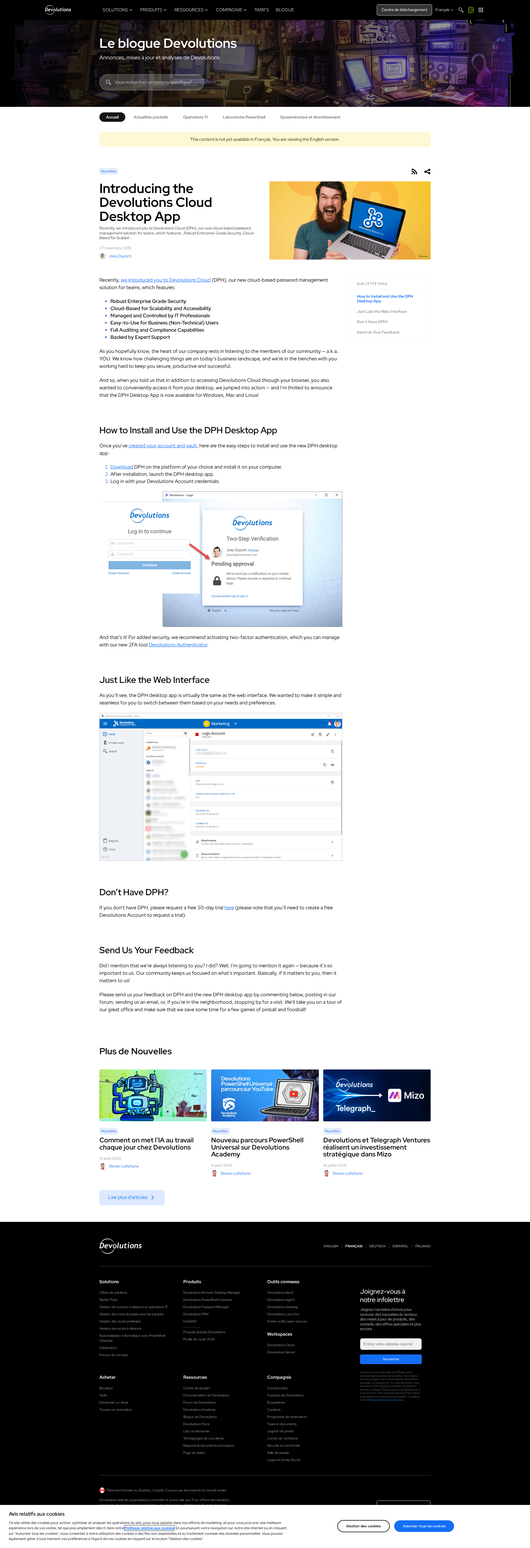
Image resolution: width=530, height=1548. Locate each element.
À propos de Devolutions (285, 1395)
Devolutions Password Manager (206, 1307)
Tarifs (103, 1395)
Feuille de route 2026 (199, 1339)
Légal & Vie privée (280, 1431)
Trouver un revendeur (115, 1409)
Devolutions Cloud (280, 1345)
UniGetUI (190, 1321)
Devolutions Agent (281, 1300)
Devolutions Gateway (282, 1307)
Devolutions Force (196, 1424)
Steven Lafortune (124, 1166)
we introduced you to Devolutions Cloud (166, 280)
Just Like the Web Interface (382, 311)
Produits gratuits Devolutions (204, 1332)
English (331, 1246)
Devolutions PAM (195, 1314)
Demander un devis (113, 1402)
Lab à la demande (196, 1431)
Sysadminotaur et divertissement (310, 117)
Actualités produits (151, 117)
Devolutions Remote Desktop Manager (211, 1292)
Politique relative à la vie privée (385, 1400)
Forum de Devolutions (199, 1402)
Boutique (106, 1388)
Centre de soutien (196, 1388)
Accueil (112, 117)
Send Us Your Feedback (378, 332)
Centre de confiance (282, 1438)
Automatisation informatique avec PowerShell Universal (132, 1338)
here (229, 907)
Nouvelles (108, 171)
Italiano (423, 1246)
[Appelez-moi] (471, 10)
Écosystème (276, 1402)
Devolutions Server (281, 1352)
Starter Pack (108, 1300)
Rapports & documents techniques (208, 1445)
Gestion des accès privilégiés (120, 1321)
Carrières (273, 1409)
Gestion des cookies (363, 1526)
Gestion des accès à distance (120, 1328)
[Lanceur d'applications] (481, 10)
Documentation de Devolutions (206, 1395)
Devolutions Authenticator (178, 644)
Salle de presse (278, 1453)
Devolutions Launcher (283, 1314)
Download (121, 467)
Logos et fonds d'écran (284, 1460)
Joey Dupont (120, 255)
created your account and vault (163, 445)
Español (400, 1246)
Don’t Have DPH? (372, 321)
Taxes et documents (281, 1424)
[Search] (461, 10)
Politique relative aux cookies (149, 1528)
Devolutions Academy (199, 1409)
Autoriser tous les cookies (424, 1526)
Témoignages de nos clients (203, 1438)
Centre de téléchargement (404, 9)
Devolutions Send (280, 1292)
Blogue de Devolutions (200, 1417)
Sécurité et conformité (283, 1445)
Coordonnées (277, 1388)
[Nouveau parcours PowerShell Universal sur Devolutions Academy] (265, 1095)
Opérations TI (195, 117)
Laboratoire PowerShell (244, 117)
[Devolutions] (58, 10)
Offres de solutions (113, 1292)
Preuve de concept (113, 1355)
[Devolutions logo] (120, 1246)
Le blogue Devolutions (168, 43)
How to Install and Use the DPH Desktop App (385, 299)
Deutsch (377, 1246)
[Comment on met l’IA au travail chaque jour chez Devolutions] (153, 1095)
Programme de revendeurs (287, 1417)
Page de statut (194, 1453)
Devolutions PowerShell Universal (207, 1300)
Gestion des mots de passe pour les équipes (131, 1314)
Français (353, 1246)
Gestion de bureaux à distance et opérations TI (133, 1307)
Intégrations (108, 1348)
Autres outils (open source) (287, 1321)
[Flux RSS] (414, 171)
